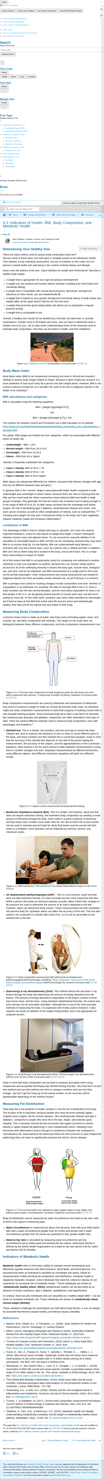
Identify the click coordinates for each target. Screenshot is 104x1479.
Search (7, 209)
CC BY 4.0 (11, 698)
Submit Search (8, 54)
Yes (8, 1453)
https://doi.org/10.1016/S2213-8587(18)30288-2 (37, 1375)
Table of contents (90, 249)
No (17, 1453)
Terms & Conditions (90, 1472)
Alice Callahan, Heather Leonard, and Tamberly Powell (42, 1431)
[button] (9, 163)
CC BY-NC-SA (57, 1428)
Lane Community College (23, 242)
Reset (4, 72)
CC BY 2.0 (82, 363)
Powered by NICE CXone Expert (41, 1464)
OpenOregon (43, 242)
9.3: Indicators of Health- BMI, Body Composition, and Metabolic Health (48, 1425)
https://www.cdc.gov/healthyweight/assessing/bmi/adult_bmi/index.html (44, 1348)
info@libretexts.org (61, 1475)
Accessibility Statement (13, 1475)
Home (15, 215)
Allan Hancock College (66, 215)
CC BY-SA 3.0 (57, 1077)
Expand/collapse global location (99, 214)
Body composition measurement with (71, 980)
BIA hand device (44, 886)
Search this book (7, 45)
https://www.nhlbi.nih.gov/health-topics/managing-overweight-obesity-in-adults (48, 1337)
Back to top (7, 1440)
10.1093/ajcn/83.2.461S (25, 1397)
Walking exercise (38, 363)
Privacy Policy (74, 1472)
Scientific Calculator (13, 144)
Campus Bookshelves (37, 215)
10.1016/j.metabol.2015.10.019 (66, 1418)
